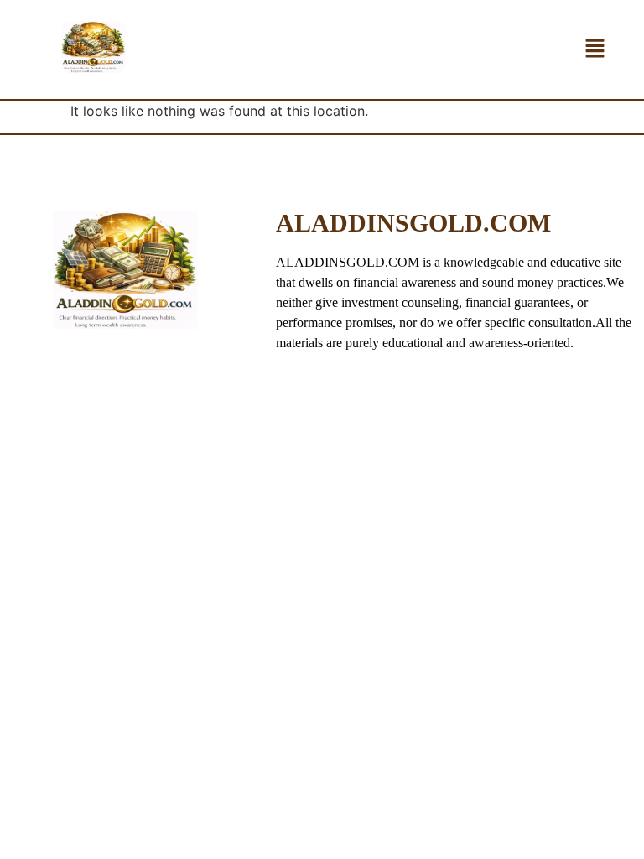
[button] (595, 49)
